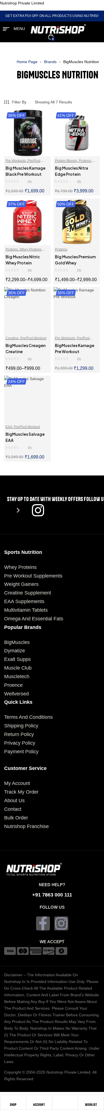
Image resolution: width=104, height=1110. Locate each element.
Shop (13, 1104)
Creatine (12, 338)
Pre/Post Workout (33, 338)
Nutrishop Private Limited (22, 3)
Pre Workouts (16, 161)
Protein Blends (66, 161)
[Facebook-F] (43, 923)
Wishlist (91, 1104)
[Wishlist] (90, 1100)
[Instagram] (61, 923)
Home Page (27, 62)
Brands (50, 62)
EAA (9, 427)
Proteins (85, 161)
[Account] (39, 1100)
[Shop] (13, 1100)
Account (39, 1104)
